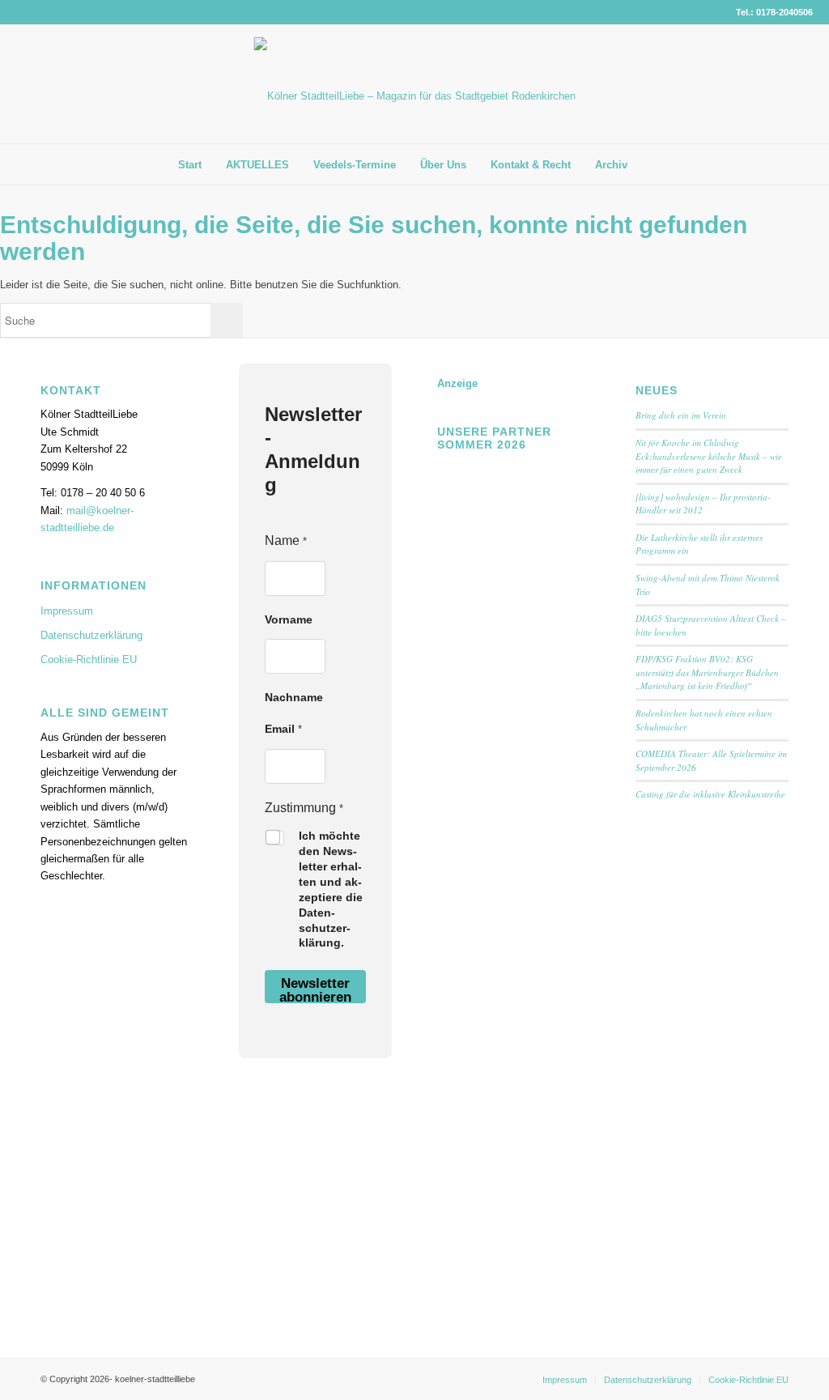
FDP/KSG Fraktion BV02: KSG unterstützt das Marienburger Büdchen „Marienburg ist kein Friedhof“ (707, 672)
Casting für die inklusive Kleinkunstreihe (710, 794)
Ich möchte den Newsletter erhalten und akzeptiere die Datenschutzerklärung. (331, 889)
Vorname (288, 619)
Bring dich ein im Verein (681, 415)
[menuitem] (190, 165)
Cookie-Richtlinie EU (88, 659)
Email (283, 728)
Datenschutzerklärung (91, 635)
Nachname (294, 697)
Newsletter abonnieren (315, 989)
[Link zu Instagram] (801, 84)
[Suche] (651, 164)
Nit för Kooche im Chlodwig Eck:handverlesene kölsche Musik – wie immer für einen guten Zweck (709, 455)
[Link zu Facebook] (776, 84)
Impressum (66, 611)
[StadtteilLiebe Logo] (415, 96)
